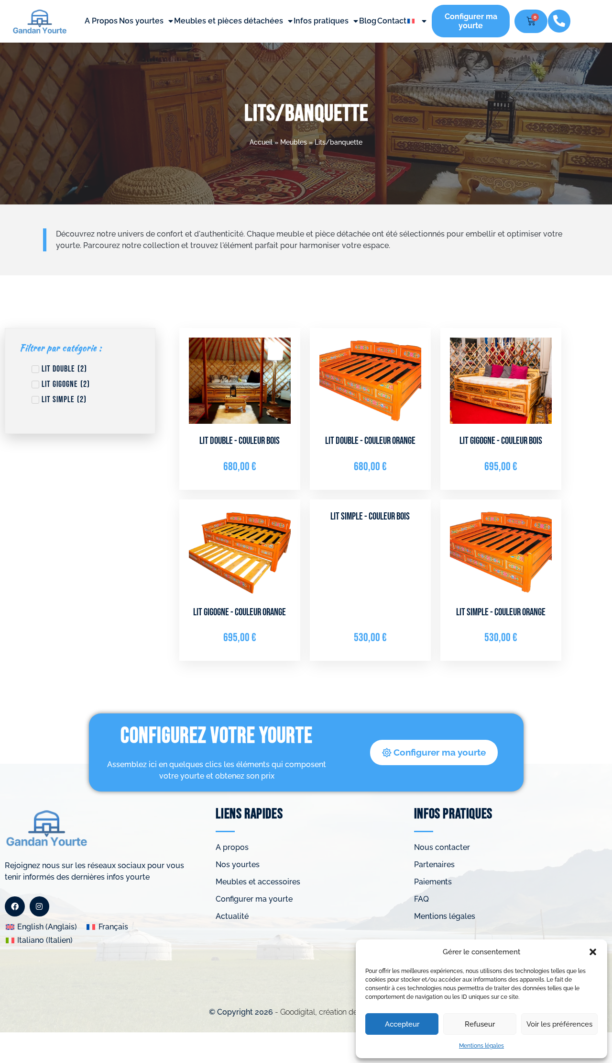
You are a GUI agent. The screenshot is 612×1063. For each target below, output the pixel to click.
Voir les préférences (559, 1024)
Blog (367, 20)
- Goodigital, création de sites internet (338, 1012)
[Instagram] (40, 906)
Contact (391, 20)
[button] (593, 952)
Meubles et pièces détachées (228, 20)
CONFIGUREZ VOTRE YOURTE (216, 736)
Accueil (261, 142)
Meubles (293, 142)
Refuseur (480, 1024)
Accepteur (402, 1024)
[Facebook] (15, 906)
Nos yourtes (141, 20)
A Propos (101, 20)
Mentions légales (481, 1045)
